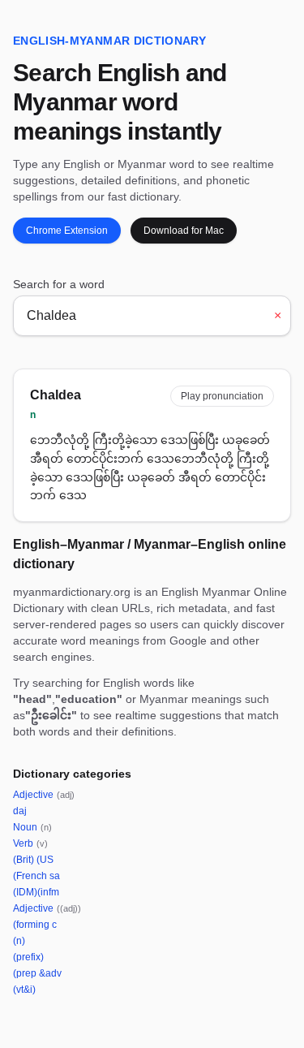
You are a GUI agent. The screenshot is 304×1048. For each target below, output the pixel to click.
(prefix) (28, 957)
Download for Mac (183, 230)
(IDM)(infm (36, 892)
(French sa (36, 876)
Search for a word (59, 284)
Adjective (44, 794)
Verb (30, 843)
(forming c (35, 924)
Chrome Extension (67, 230)
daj (20, 811)
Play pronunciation (222, 396)
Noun (32, 827)
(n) (19, 941)
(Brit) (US (33, 859)
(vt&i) (24, 989)
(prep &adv (37, 973)
